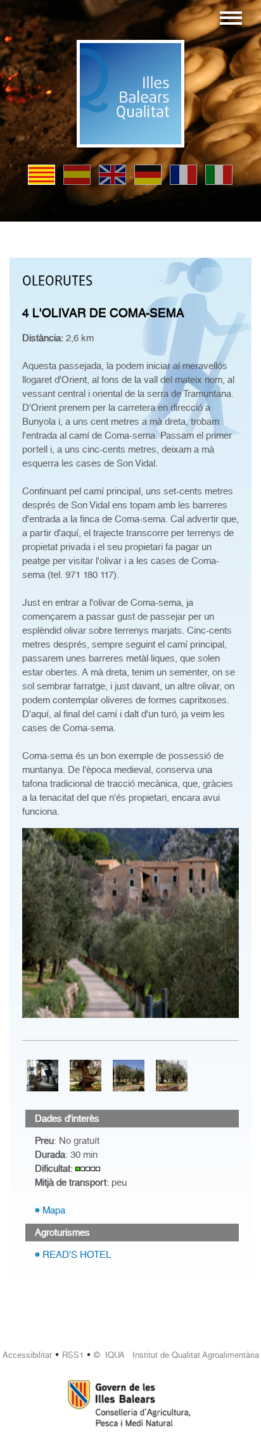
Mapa (53, 1210)
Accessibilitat (27, 1355)
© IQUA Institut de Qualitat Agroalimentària (176, 1355)
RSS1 (73, 1355)
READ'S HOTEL (76, 1254)
